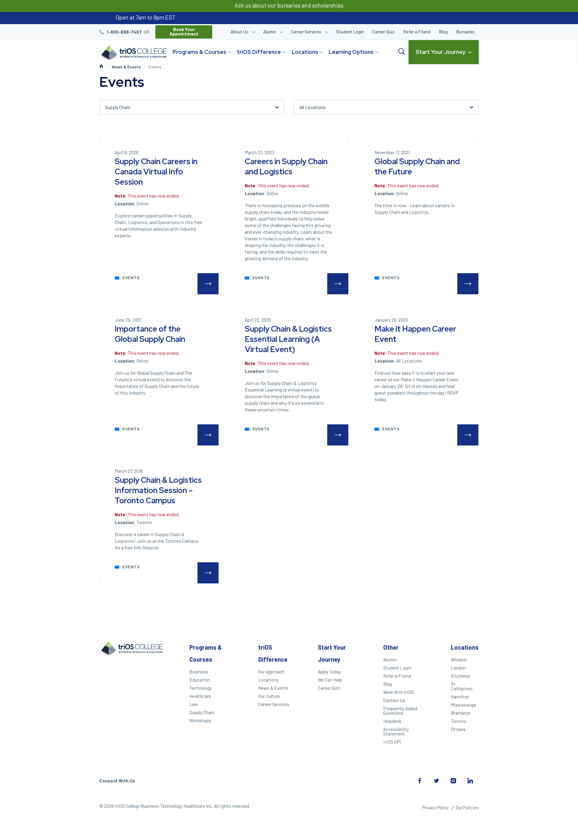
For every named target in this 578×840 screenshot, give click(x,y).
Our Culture (269, 696)
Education (199, 679)
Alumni (269, 31)
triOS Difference (259, 51)
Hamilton (460, 696)
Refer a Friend (416, 31)
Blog (443, 31)
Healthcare (200, 696)
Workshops (200, 720)
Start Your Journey (440, 51)
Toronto (458, 721)
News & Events (126, 66)
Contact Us (394, 700)
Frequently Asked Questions (400, 711)
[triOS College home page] (133, 53)
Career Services (306, 31)
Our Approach (271, 671)
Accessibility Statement (396, 731)
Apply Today (329, 671)
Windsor (459, 659)
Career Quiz (383, 31)
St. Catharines (462, 686)
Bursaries (465, 31)
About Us (239, 31)
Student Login (350, 31)
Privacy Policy (435, 807)
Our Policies (467, 807)
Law (193, 704)
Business (198, 671)
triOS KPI (392, 742)
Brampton (461, 713)
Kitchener (461, 676)
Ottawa (458, 729)
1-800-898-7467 (124, 32)
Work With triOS (398, 692)
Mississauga (463, 704)
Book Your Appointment (183, 31)
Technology (200, 688)
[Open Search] (401, 52)
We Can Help (330, 679)
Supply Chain (201, 712)
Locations (305, 51)
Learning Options (351, 51)
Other (391, 647)
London (458, 667)
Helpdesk (392, 721)
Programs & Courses (199, 51)
